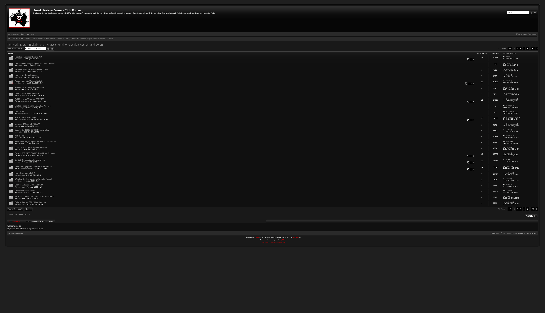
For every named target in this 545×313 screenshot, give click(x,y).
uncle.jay (21, 175)
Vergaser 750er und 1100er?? (27, 124)
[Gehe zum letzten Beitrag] (511, 57)
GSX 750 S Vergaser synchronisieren (31, 147)
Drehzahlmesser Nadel (25, 191)
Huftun (20, 132)
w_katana (509, 111)
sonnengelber (22, 192)
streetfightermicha (24, 113)
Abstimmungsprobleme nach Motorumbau (33, 166)
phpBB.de (283, 240)
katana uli (509, 135)
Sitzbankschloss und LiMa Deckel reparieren (34, 196)
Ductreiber (21, 83)
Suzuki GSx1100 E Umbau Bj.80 (29, 185)
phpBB (256, 237)
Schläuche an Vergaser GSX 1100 (29, 99)
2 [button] (517, 48)
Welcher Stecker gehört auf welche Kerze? (33, 179)
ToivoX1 (20, 65)
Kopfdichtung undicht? (25, 173)
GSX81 (20, 143)
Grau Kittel (19, 112)
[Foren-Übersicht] (20, 19)
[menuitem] (23, 34)
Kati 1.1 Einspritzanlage (25, 117)
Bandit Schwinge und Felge (27, 93)
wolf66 (20, 59)
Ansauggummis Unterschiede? (28, 81)
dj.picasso (24, 101)
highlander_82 (23, 95)
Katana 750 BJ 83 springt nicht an (29, 87)
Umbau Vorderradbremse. (26, 75)
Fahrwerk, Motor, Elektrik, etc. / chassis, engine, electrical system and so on (55, 44)
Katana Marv (25, 169)
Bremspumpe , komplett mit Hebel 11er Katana (35, 142)
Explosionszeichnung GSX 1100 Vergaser (33, 106)
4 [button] (524, 48)
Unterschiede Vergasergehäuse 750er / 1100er (34, 63)
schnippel (21, 108)
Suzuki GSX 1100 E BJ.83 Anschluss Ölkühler (35, 153)
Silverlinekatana (511, 99)
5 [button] (527, 48)
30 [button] (533, 48)
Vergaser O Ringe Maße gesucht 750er (31, 69)
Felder (20, 77)
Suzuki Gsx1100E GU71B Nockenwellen (32, 130)
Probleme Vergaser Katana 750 (28, 57)
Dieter (20, 149)
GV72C (508, 166)
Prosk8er (296, 237)
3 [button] (520, 48)
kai (19, 162)
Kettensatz (19, 136)
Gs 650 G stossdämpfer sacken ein (30, 160)
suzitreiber (21, 71)
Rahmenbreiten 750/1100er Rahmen (30, 202)
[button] (510, 48)
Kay (19, 89)
